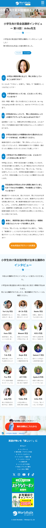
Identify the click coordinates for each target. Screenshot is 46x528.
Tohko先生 (18, 53)
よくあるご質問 (23, 469)
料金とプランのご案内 (23, 467)
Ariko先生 (22, 433)
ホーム (3, 433)
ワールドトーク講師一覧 (23, 457)
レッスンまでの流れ (24, 464)
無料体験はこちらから (26, 522)
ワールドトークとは (24, 459)
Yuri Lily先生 (27, 53)
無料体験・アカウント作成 (24, 452)
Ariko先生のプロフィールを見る (23, 245)
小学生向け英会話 (11, 433)
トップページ (24, 449)
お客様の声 (23, 462)
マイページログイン (24, 454)
